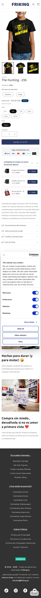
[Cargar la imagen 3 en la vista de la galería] (33, 68)
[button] (2, 4)
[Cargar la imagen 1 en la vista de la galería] (8, 68)
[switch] (35, 299)
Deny (21, 342)
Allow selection (20, 335)
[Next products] (37, 163)
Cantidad (4, 130)
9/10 (29, 111)
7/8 (21, 111)
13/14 (15, 116)
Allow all (20, 329)
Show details (29, 322)
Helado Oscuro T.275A (19, 181)
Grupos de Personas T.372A (19, 170)
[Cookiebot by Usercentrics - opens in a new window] (29, 255)
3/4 (6, 111)
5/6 (13, 111)
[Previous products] (32, 163)
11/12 (6, 116)
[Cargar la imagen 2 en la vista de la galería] (20, 68)
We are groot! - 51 (18, 191)
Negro (6, 125)
